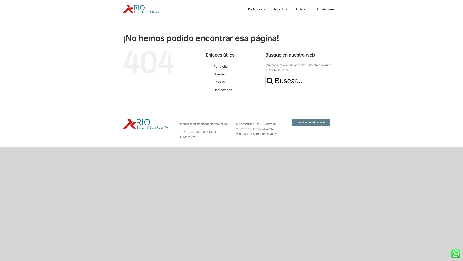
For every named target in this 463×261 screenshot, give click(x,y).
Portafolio (220, 66)
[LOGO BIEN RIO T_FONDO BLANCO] (141, 6)
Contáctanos (222, 90)
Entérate (219, 82)
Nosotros (220, 74)
